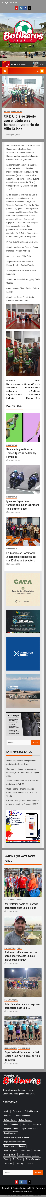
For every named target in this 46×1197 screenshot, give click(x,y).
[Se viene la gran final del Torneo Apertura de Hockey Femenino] (23, 427)
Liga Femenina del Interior (14, 1146)
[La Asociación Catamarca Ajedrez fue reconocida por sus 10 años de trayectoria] (23, 531)
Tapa (35, 1155)
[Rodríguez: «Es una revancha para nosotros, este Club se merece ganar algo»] (23, 930)
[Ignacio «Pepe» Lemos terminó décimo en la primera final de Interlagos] (23, 479)
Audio (6, 1111)
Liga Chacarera (9, 900)
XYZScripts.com (36, 1196)
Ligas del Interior (11, 1150)
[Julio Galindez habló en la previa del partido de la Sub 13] (23, 982)
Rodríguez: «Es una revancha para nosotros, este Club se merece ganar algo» (22, 772)
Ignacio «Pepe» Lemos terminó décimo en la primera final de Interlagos (22, 504)
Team (6, 1159)
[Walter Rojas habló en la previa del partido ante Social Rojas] (23, 882)
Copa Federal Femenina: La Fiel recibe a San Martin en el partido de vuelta (22, 792)
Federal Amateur (10, 1048)
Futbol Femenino (23, 1116)
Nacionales (25, 1150)
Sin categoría (24, 1155)
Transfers (8, 1164)
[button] (10, 71)
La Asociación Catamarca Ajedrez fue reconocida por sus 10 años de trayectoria (21, 556)
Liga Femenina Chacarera (14, 1142)
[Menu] (10, 71)
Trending (19, 1164)
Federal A (17, 1111)
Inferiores (26, 1124)
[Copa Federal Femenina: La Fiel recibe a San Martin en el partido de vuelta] (23, 1030)
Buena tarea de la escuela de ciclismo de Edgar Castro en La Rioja (14, 389)
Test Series (17, 1159)
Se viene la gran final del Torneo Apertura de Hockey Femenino (21, 452)
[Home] (4, 71)
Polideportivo (16, 111)
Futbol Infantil (9, 1120)
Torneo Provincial (33, 1159)
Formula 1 (8, 1116)
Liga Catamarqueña (11, 1000)
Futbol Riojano (25, 1120)
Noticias (7, 111)
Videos (19, 900)
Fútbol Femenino (24, 1048)
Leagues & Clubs (11, 1129)
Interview (37, 1124)
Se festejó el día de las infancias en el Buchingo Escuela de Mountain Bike (32, 389)
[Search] (37, 70)
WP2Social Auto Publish (13, 1196)
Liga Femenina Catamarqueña (16, 1137)
